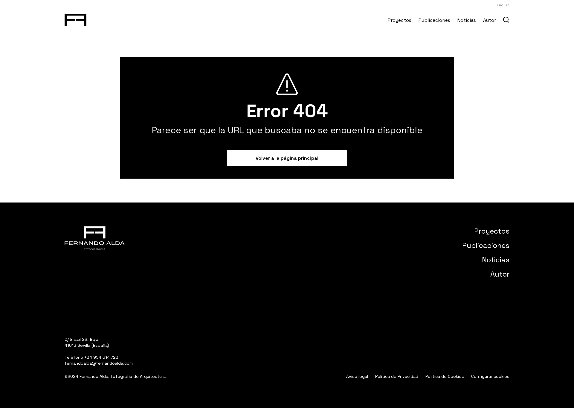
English (503, 5)
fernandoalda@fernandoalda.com (99, 363)
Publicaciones (434, 20)
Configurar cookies (490, 376)
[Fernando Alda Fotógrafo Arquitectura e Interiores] (75, 18)
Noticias (466, 20)
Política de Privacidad (396, 376)
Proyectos (399, 20)
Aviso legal (357, 376)
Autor (489, 20)
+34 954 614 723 (101, 357)
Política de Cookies (444, 376)
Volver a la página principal (287, 158)
